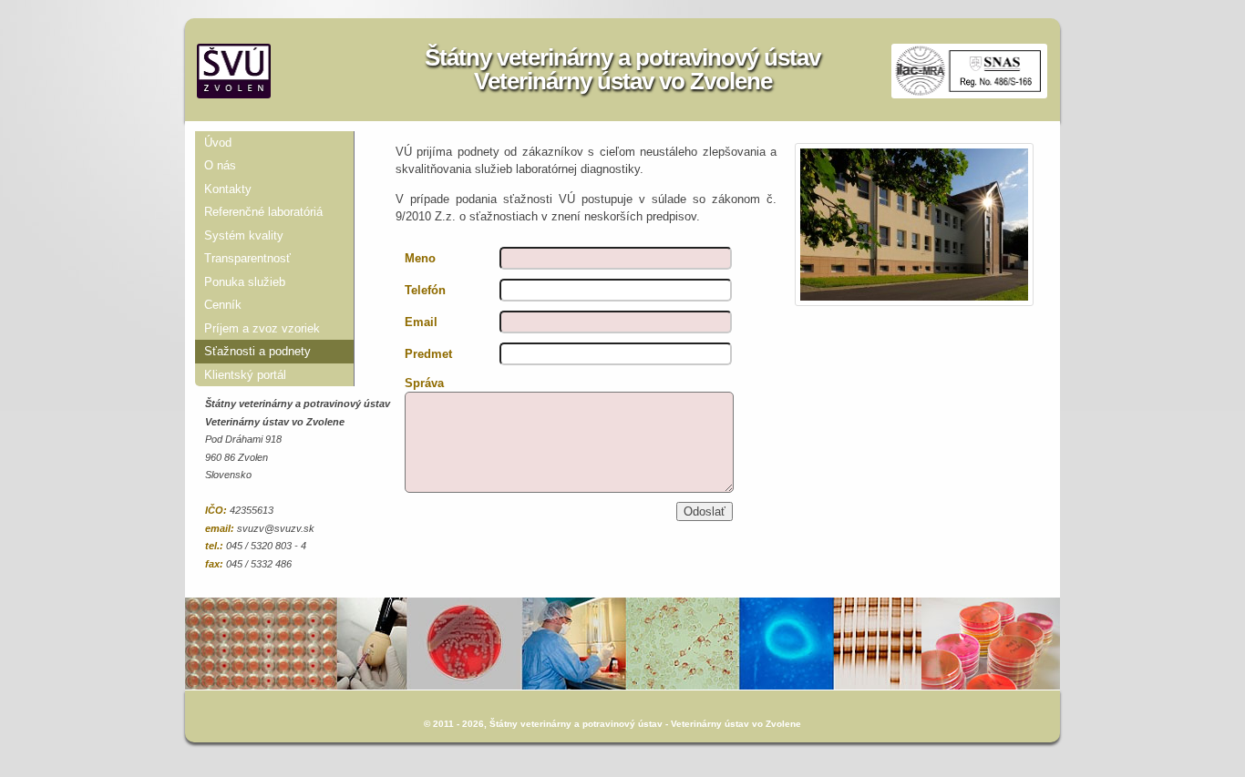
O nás (220, 165)
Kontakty (228, 189)
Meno (420, 258)
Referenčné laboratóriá (263, 212)
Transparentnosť (247, 258)
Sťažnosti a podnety (257, 351)
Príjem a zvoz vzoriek (262, 328)
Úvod (218, 142)
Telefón (425, 290)
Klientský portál (245, 375)
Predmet (428, 354)
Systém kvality (243, 235)
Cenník (223, 305)
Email (421, 322)
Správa (424, 383)
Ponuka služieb (244, 282)
